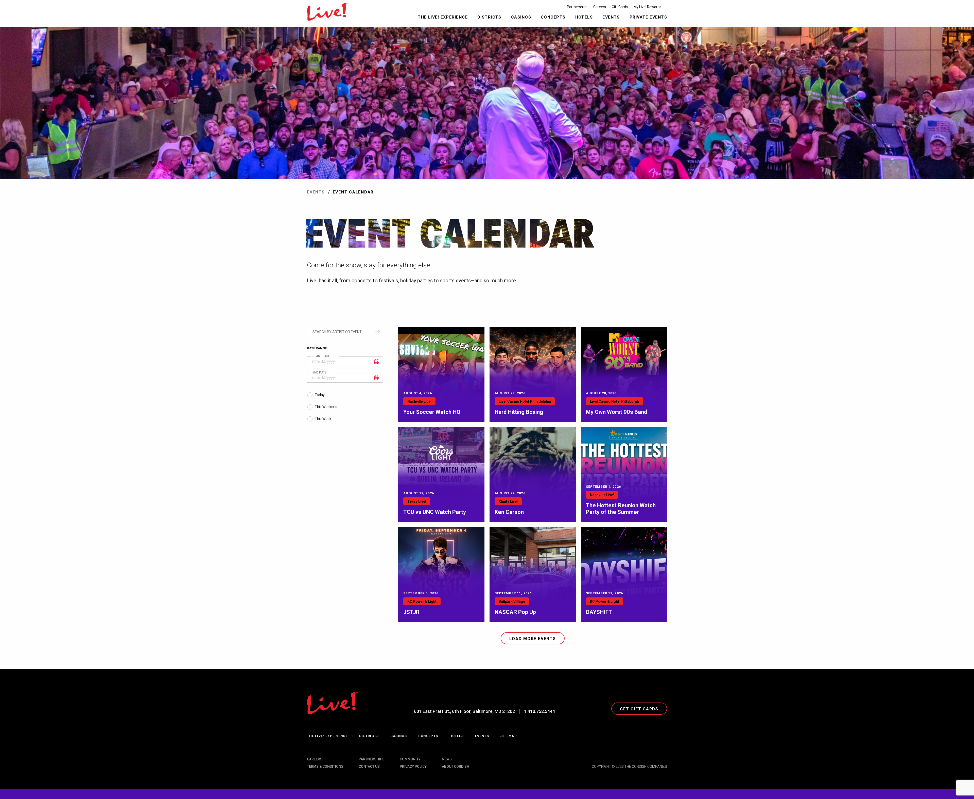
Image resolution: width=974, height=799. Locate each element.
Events (316, 192)
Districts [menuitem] (489, 17)
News (447, 759)
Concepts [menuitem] (553, 17)
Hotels (456, 736)
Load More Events (532, 638)
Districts (369, 736)
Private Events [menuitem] (648, 17)
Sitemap (508, 736)
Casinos (398, 736)
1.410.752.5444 (539, 711)
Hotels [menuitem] (584, 17)
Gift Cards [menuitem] (620, 7)
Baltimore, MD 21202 (464, 711)
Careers (314, 759)
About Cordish (455, 766)
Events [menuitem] (611, 17)
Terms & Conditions (325, 766)
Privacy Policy (413, 766)
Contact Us (369, 766)
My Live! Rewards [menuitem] (647, 7)
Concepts (428, 736)
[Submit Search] (374, 331)
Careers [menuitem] (599, 7)
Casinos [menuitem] (521, 17)
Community (410, 759)
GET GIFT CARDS (639, 709)
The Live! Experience (327, 736)
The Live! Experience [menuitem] (443, 17)
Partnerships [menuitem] (577, 7)
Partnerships (372, 759)
